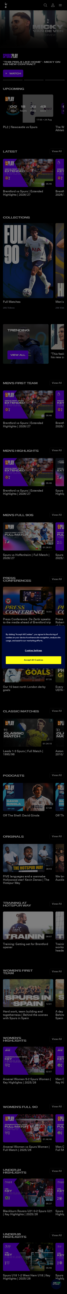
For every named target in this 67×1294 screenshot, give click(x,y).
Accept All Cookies (33, 660)
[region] (33, 647)
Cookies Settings (33, 650)
